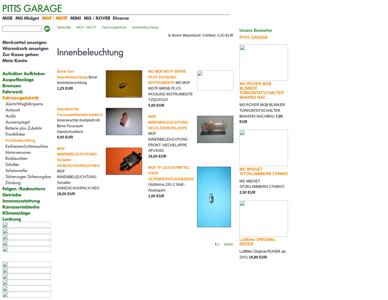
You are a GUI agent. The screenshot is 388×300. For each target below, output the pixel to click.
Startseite (64, 27)
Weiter (228, 244)
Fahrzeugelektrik (114, 27)
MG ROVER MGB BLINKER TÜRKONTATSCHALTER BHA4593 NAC (261, 91)
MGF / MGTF (86, 27)
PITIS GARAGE (253, 37)
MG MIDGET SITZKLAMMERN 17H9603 (263, 171)
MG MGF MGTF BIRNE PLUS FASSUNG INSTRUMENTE (167, 77)
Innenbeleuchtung (145, 27)
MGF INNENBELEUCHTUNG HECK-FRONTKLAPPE (168, 122)
